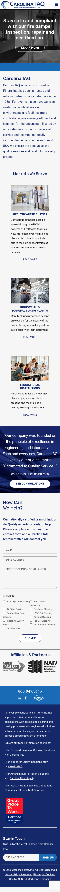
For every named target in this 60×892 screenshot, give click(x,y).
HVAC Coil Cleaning (42, 613)
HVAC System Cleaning (18, 601)
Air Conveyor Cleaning (44, 624)
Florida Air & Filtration (31, 790)
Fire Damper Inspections (38, 603)
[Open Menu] (56, 4)
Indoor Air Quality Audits (13, 623)
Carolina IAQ (15, 766)
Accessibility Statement (18, 874)
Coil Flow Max (13, 628)
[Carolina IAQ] (23, 4)
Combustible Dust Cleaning (14, 615)
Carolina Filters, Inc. (36, 712)
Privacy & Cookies (44, 874)
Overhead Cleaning (42, 609)
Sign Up (48, 857)
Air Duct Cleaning (42, 617)
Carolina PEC (17, 754)
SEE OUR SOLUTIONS (30, 483)
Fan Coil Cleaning (41, 621)
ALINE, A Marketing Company (34, 879)
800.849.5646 (30, 691)
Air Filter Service (14, 609)
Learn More (30, 47)
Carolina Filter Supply (22, 778)
